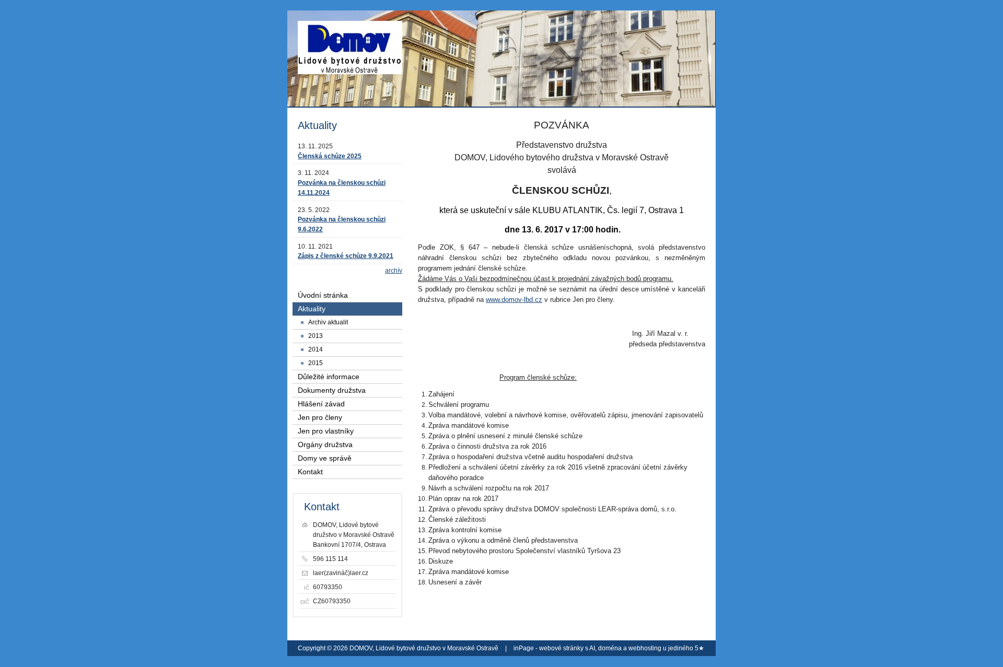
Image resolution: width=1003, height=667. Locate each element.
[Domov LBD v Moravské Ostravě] (350, 52)
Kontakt (310, 472)
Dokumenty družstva (332, 390)
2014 (315, 349)
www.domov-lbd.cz (514, 299)
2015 (315, 363)
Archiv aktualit (328, 322)
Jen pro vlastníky (326, 431)
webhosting (644, 648)
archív (393, 270)
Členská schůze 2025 (329, 156)
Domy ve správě (325, 458)
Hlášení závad (321, 404)
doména (610, 648)
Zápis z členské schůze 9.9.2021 (345, 256)
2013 (315, 336)
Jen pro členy (320, 418)
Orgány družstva (325, 445)
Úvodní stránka (323, 295)
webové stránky (561, 648)
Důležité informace (328, 377)
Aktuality (311, 309)
